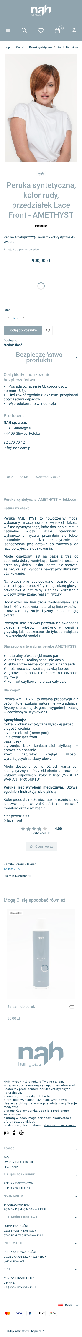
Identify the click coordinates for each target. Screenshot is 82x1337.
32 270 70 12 (14, 442)
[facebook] (14, 1132)
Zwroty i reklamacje (19, 1162)
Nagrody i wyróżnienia (20, 1287)
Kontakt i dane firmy (19, 1278)
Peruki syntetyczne (40, 47)
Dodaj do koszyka (22, 330)
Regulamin (11, 1166)
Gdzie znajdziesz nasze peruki (25, 1256)
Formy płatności (16, 1225)
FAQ (6, 1157)
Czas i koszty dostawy (20, 1230)
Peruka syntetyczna (19, 1183)
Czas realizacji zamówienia (23, 1235)
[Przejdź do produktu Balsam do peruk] (41, 954)
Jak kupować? (14, 1261)
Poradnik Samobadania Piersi (25, 1209)
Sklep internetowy (24, 1331)
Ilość (7, 310)
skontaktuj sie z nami (60, 1125)
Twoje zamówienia (17, 1204)
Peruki (20, 47)
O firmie (9, 1282)
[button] (8, 31)
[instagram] (6, 1133)
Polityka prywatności (20, 1252)
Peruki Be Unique (68, 47)
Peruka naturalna (17, 1188)
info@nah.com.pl (17, 448)
